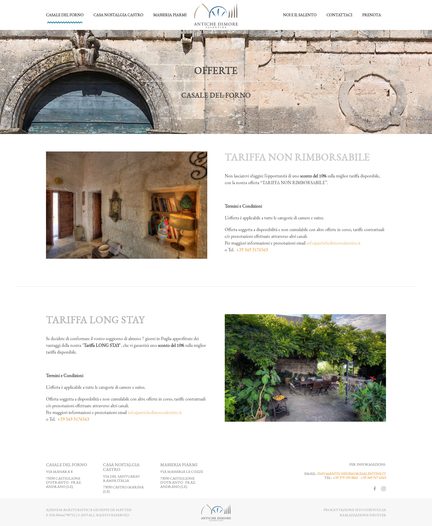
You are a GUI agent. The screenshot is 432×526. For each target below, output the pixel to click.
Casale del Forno (65, 14)
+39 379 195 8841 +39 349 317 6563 (359, 477)
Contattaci (339, 14)
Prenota (371, 14)
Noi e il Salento (299, 14)
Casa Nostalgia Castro (118, 14)
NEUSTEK (378, 515)
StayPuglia (375, 509)
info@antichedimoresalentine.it (333, 243)
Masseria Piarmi (169, 14)
